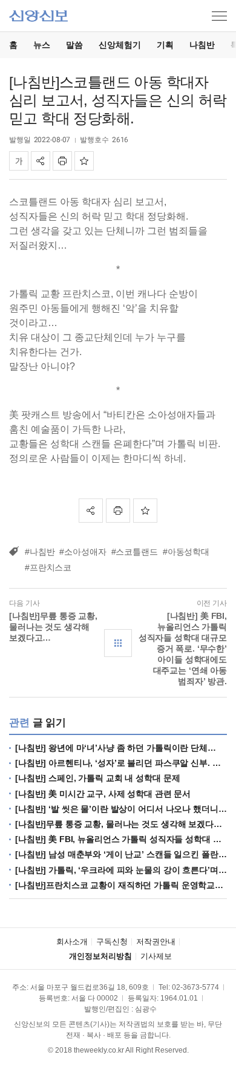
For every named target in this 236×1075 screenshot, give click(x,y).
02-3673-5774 (195, 987)
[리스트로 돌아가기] (118, 643)
